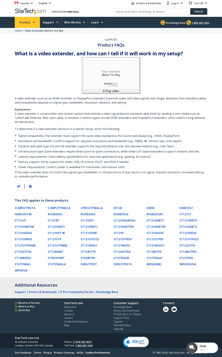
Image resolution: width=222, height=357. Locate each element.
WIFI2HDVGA (188, 264)
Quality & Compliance (76, 321)
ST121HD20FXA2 (124, 220)
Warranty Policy (122, 325)
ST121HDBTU (188, 227)
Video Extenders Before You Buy (44, 30)
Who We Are (73, 22)
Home (18, 30)
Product (25, 22)
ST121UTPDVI (123, 239)
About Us (69, 314)
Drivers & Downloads (43, 292)
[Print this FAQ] (30, 186)
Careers (68, 318)
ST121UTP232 (90, 239)
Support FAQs (121, 318)
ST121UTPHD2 (189, 239)
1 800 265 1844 (84, 345)
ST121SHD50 (188, 233)
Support (49, 22)
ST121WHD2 (89, 245)
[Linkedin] (166, 309)
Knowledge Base (175, 22)
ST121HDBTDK (24, 227)
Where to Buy (26, 306)
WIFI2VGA (21, 270)
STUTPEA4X (121, 258)
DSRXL (151, 208)
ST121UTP (54, 239)
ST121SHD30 (155, 233)
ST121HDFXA (23, 233)
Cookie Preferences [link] (97, 352)
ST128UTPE (154, 252)
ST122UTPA (187, 245)
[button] (136, 342)
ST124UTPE (88, 252)
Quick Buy (24, 310)
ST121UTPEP (155, 239)
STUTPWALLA (57, 264)
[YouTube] (174, 309)
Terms (37, 352)
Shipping (118, 328)
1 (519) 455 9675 (82, 341)
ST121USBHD (23, 239)
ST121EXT (87, 220)
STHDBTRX (88, 258)
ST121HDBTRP (156, 227)
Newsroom (70, 307)
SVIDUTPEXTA (123, 264)
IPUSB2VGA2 (155, 214)
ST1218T (53, 220)
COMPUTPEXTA (25, 208)
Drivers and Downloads (127, 310)
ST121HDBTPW (124, 227)
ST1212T (185, 214)
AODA (79, 352)
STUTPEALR (154, 258)
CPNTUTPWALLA (92, 208)
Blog (66, 325)
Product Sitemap (64, 352)
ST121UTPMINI (57, 245)
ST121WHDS (122, 245)
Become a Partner (29, 302)
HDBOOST (186, 208)
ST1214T (20, 220)
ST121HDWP (89, 233)
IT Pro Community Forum (76, 292)
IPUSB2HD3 (88, 214)
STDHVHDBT (56, 258)
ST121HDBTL (89, 227)
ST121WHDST (156, 245)
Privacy (47, 352)
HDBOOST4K (23, 214)
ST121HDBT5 (155, 220)
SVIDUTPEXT (89, 264)
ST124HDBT (55, 252)
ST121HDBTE (56, 227)
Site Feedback (23, 352)
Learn (95, 22)
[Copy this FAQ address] (18, 186)
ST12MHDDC (23, 258)
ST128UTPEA (188, 252)
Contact (68, 310)
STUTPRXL (186, 258)
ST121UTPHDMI (25, 245)
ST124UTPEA (122, 252)
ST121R (118, 233)
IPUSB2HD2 (55, 214)
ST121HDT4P (56, 233)
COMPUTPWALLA (59, 208)
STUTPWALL (23, 264)
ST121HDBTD (188, 220)
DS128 (118, 208)
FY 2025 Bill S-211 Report (128, 314)
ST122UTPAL (23, 252)
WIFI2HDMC (154, 264)
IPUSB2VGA (121, 214)
